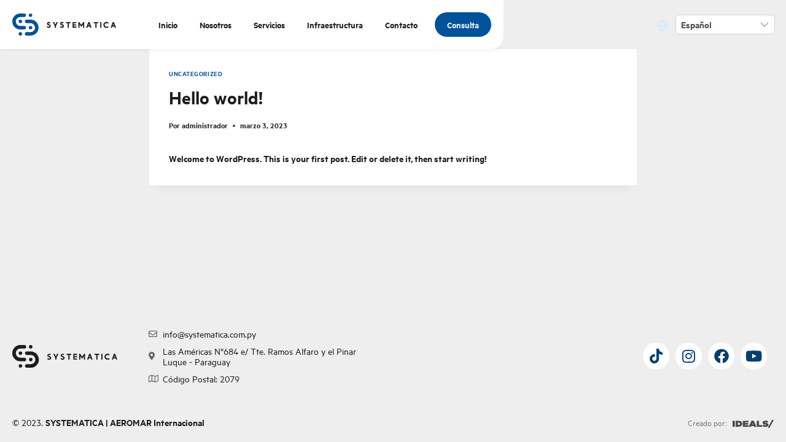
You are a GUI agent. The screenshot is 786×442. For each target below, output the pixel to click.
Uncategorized (195, 73)
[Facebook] (721, 356)
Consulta (463, 24)
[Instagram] (688, 356)
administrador (205, 125)
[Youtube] (754, 356)
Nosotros (216, 24)
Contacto (401, 24)
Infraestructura (335, 24)
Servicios (269, 24)
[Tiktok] (656, 356)
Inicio (167, 24)
